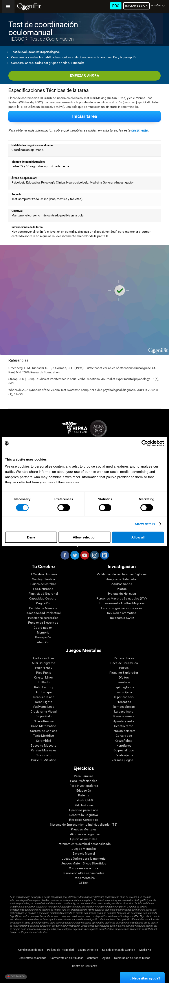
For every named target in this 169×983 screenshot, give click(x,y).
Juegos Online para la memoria (84, 858)
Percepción (43, 637)
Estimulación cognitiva (84, 834)
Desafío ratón (124, 726)
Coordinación (43, 627)
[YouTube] (84, 555)
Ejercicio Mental (84, 853)
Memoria (43, 632)
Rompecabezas (124, 706)
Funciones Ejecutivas (43, 622)
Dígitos (124, 677)
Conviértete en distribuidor (66, 958)
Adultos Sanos (121, 584)
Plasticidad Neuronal (43, 593)
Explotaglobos (124, 687)
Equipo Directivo (88, 949)
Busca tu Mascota (43, 745)
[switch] (63, 507)
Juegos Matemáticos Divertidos (83, 863)
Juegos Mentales (84, 848)
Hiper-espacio (124, 697)
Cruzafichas (123, 740)
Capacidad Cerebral (43, 598)
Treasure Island (44, 697)
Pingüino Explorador (123, 672)
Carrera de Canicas (43, 731)
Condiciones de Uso (30, 949)
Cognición (43, 603)
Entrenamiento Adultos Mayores (122, 603)
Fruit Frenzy (43, 668)
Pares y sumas (123, 716)
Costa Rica (17, 976)
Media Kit (145, 949)
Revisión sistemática (121, 613)
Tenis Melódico (43, 735)
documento (139, 130)
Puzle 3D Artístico (43, 760)
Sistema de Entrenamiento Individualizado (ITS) (83, 824)
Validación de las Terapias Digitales (122, 574)
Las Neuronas (43, 589)
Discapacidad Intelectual (43, 613)
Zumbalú (124, 682)
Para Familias (84, 776)
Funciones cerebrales (43, 617)
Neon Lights (43, 702)
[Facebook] (64, 555)
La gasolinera (124, 711)
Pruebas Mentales (83, 829)
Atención (43, 642)
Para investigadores (84, 785)
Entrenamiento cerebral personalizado (84, 844)
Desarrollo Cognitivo (83, 815)
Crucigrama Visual (44, 711)
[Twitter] (74, 555)
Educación (83, 790)
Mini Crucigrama (43, 663)
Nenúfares (123, 745)
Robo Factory (43, 687)
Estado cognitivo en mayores (121, 608)
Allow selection (84, 537)
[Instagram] (94, 555)
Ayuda (106, 958)
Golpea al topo (124, 750)
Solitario (44, 682)
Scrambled (43, 740)
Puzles (124, 668)
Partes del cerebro (43, 584)
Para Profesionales (83, 781)
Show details (145, 524)
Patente (83, 795)
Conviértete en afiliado (32, 958)
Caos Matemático (43, 726)
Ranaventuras (124, 658)
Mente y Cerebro (43, 579)
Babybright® (84, 800)
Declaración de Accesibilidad (132, 958)
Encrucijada (124, 692)
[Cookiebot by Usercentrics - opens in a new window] (144, 443)
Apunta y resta (123, 721)
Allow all (138, 537)
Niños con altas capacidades (83, 873)
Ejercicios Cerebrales (83, 819)
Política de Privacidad (60, 949)
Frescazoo (123, 702)
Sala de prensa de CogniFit (118, 949)
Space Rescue (43, 721)
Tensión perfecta (124, 731)
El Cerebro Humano (43, 574)
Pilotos (122, 589)
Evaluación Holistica (121, 593)
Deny (31, 537)
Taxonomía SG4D (122, 617)
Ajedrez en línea (44, 658)
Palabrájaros (124, 755)
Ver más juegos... (124, 760)
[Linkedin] (104, 555)
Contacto (92, 958)
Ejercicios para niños (83, 810)
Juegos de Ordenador (121, 579)
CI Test (83, 882)
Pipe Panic (43, 672)
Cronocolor (43, 755)
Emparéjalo (44, 716)
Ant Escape (44, 692)
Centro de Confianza (84, 966)
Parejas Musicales (44, 750)
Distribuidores (84, 805)
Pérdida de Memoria (43, 608)
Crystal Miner (43, 677)
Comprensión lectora (83, 868)
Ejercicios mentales (83, 839)
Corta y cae (124, 735)
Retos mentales (84, 878)
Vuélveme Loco (43, 706)
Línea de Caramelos (124, 663)
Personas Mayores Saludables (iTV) (121, 598)
